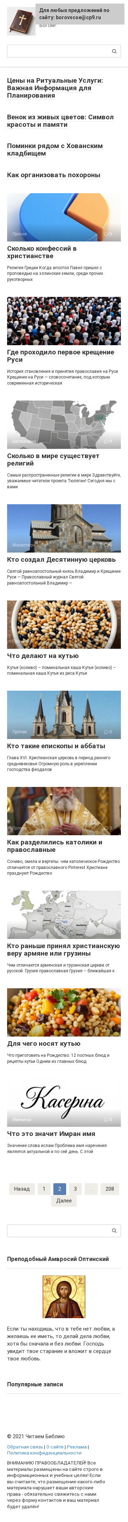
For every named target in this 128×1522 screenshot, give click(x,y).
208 (110, 1189)
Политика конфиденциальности (44, 1453)
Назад (22, 1189)
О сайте (55, 1447)
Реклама (77, 1447)
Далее (64, 1200)
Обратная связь (25, 1447)
